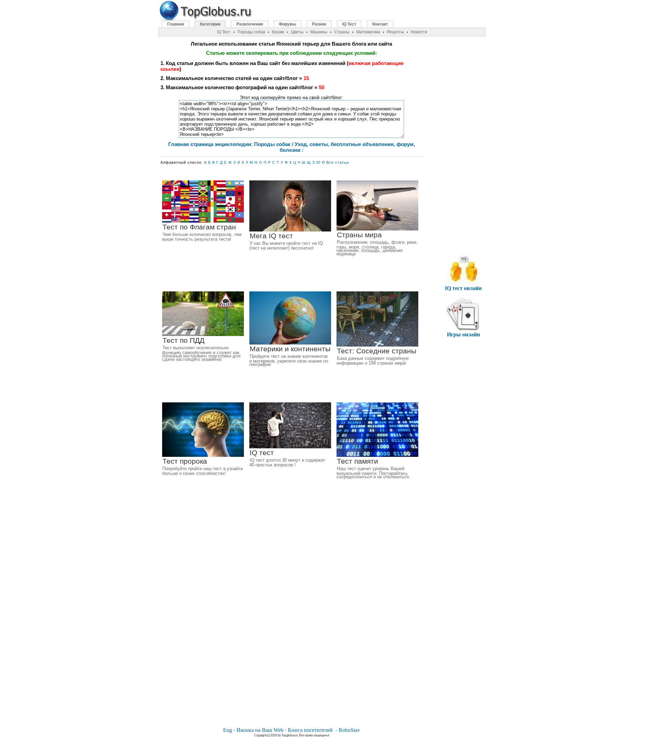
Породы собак (251, 32)
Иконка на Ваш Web (259, 730)
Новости (419, 32)
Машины (318, 32)
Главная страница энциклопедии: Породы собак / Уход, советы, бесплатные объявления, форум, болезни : (291, 147)
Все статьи (337, 162)
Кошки (278, 32)
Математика (368, 32)
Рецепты (395, 32)
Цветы (297, 32)
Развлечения (249, 24)
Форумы (287, 24)
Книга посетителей (310, 730)
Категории (210, 24)
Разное (319, 24)
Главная (175, 24)
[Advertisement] (291, 619)
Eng (227, 730)
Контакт (380, 24)
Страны (341, 32)
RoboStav (349, 730)
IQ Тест (349, 24)
